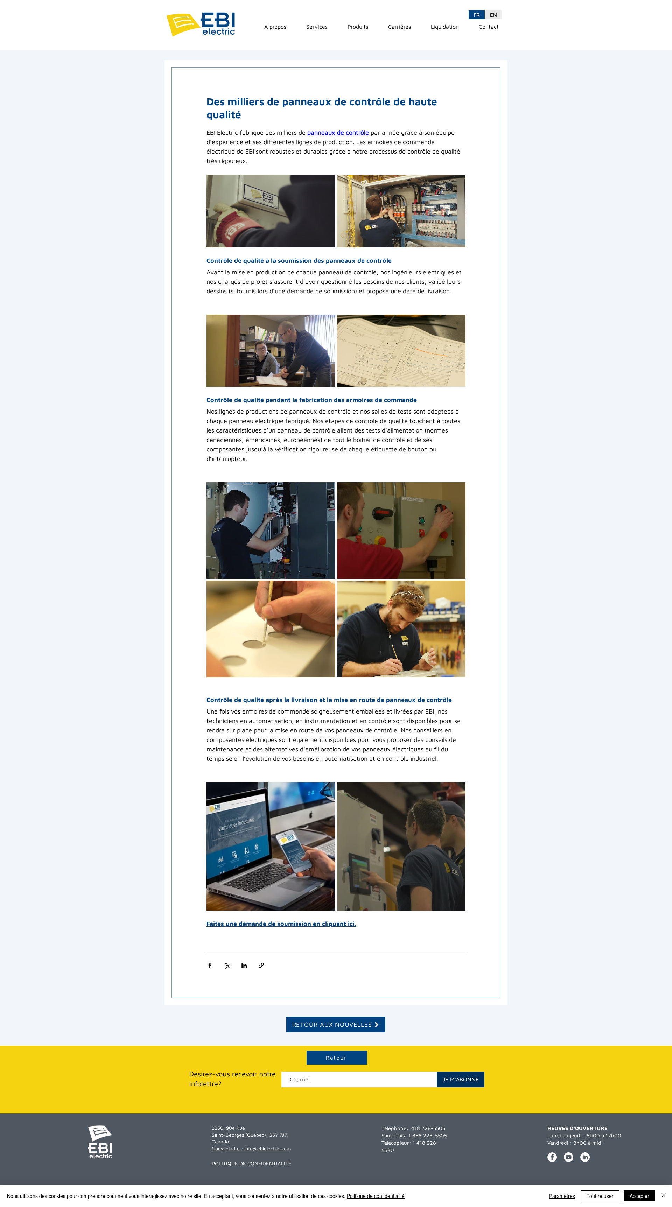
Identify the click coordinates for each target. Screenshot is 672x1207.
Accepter (639, 1195)
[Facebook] (552, 1157)
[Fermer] (663, 1195)
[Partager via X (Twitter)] (227, 965)
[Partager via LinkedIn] (244, 965)
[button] (275, 26)
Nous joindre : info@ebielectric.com (251, 1148)
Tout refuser (600, 1195)
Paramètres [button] (562, 1195)
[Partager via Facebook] (209, 965)
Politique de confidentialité (376, 1195)
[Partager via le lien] (261, 965)
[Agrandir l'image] (270, 211)
